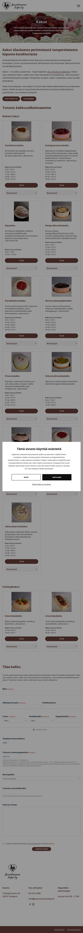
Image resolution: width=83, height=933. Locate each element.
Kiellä (26, 477)
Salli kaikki (56, 477)
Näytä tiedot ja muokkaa (41, 484)
